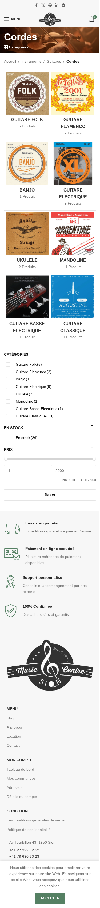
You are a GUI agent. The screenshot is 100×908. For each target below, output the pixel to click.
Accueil (10, 61)
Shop (11, 718)
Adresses (14, 787)
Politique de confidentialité (29, 829)
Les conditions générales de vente (36, 820)
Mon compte (20, 760)
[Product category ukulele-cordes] (27, 242)
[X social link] (43, 5)
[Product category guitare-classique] (72, 309)
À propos (14, 727)
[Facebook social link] (36, 5)
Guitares (54, 61)
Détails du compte (22, 796)
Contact (13, 745)
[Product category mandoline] (72, 242)
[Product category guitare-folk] (27, 102)
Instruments (31, 61)
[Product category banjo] (27, 172)
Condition (17, 811)
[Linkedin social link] (57, 5)
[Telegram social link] (63, 5)
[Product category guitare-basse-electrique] (27, 309)
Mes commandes (21, 778)
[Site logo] (50, 19)
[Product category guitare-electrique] (72, 175)
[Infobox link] (50, 529)
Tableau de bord (20, 769)
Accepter (50, 898)
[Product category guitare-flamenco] (72, 105)
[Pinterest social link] (50, 5)
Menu (12, 709)
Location (14, 736)
